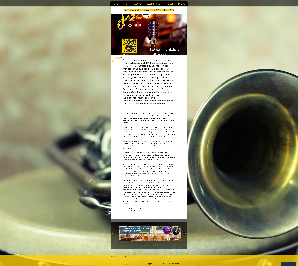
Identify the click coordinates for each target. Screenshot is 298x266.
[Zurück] (113, 233)
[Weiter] (185, 233)
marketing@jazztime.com (128, 264)
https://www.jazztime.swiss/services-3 (135, 210)
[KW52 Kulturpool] (146, 245)
